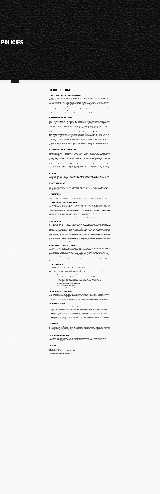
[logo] (5, 5)
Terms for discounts (25, 81)
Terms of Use (15, 81)
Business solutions (135, 2)
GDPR (53, 81)
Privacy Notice (41, 81)
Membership (142, 2)
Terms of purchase (5, 81)
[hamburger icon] (157, 6)
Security (86, 81)
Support (147, 5)
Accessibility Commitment (62, 81)
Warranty (73, 81)
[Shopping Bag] (155, 6)
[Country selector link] (157, 2)
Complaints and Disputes (110, 81)
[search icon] (151, 6)
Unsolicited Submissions (124, 81)
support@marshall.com (103, 299)
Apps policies (135, 81)
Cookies (48, 81)
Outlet (153, 2)
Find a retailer (148, 2)
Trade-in (34, 81)
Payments (79, 81)
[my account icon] (153, 6)
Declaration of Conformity (96, 81)
